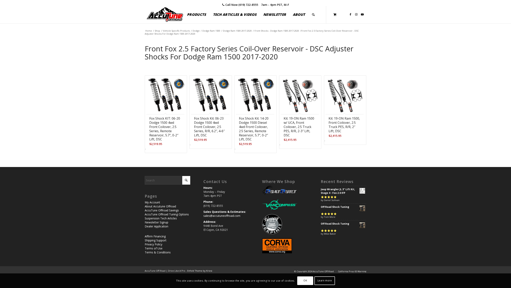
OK (305, 280)
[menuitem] (196, 14)
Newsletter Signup (156, 222)
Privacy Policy (153, 244)
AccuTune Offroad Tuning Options (167, 214)
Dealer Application (156, 226)
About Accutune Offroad (160, 206)
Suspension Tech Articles (161, 218)
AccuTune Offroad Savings (162, 210)
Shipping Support (155, 240)
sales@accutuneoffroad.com (221, 216)
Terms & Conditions (158, 252)
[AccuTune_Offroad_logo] (165, 14)
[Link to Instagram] (356, 14)
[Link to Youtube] (362, 14)
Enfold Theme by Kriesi (199, 270)
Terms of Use (153, 248)
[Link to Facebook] (350, 14)
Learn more (325, 280)
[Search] (313, 14)
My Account (152, 202)
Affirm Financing (155, 236)
